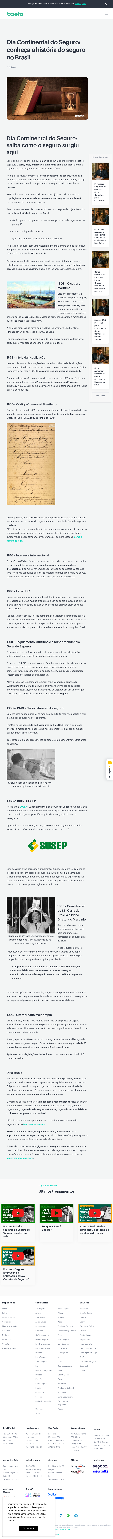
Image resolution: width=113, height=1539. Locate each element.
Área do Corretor (9, 1348)
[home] (14, 14)
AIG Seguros (40, 1309)
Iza (59, 1357)
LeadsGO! (84, 1317)
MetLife (38, 1379)
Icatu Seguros (41, 1357)
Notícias (5, 1335)
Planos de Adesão (9, 1326)
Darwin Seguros (42, 1339)
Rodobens (62, 1392)
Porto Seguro (41, 1384)
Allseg (60, 1313)
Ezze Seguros (63, 1344)
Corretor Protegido (88, 1361)
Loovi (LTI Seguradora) (44, 1370)
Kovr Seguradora (65, 1366)
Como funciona (8, 1317)
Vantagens (6, 1322)
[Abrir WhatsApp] (106, 1532)
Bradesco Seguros (65, 1326)
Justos (60, 1361)
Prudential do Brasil (66, 1388)
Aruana (61, 1317)
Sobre (4, 1313)
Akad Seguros (63, 1309)
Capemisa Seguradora (67, 1331)
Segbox (60, 1534)
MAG (60, 1370)
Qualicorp (39, 1392)
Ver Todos (100, 395)
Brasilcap (39, 1331)
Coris (60, 1335)
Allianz (38, 1313)
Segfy (82, 1322)
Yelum (60, 1409)
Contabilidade (85, 1335)
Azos (60, 1322)
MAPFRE (38, 1375)
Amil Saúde (40, 1317)
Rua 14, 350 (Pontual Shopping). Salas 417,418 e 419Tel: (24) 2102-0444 (34, 1471)
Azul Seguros (40, 1326)
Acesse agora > (80, 4)
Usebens (38, 1409)
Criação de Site (86, 1313)
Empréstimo (85, 1339)
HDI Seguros (63, 1353)
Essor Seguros (63, 1339)
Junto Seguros (41, 1361)
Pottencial (62, 1384)
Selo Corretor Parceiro (89, 1348)
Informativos (7, 1339)
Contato (5, 1344)
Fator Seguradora (42, 1348)
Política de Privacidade (62, 1529)
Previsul (38, 1388)
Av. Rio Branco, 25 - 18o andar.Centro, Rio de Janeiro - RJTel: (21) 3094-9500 (34, 1440)
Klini (37, 1366)
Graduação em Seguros (89, 1353)
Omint (60, 1379)
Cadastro (6, 1331)
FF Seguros (62, 1348)
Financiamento (86, 1344)
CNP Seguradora (42, 1335)
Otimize (83, 1331)
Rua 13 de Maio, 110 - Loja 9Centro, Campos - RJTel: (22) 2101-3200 (56, 1472)
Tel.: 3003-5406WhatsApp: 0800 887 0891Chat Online (10, 1439)
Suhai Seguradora (65, 1397)
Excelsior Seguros (42, 1344)
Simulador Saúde (87, 1326)
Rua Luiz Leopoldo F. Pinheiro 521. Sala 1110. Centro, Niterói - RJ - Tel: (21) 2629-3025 (102, 1442)
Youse (37, 1413)
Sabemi (38, 1397)
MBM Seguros (63, 1375)
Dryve (82, 1370)
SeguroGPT (84, 1366)
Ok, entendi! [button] (28, 1528)
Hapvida (38, 1353)
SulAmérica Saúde (43, 1401)
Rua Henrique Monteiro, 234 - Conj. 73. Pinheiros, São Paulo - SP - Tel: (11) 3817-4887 (56, 1440)
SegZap (83, 1357)
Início (4, 1309)
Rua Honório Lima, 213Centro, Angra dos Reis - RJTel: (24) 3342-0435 (11, 1472)
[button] (106, 13)
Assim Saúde (40, 1322)
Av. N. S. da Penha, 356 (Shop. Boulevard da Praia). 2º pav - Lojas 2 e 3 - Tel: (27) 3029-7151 (79, 1442)
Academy (84, 1309)
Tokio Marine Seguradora (63, 1403)
